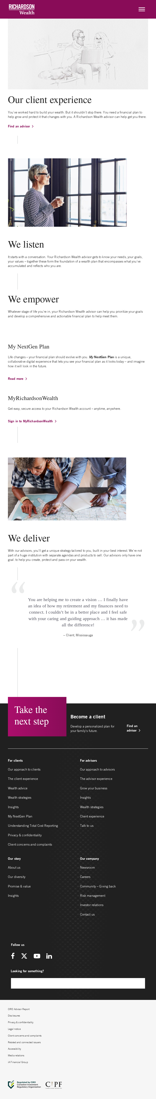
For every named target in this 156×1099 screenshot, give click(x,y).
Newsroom (87, 867)
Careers (85, 877)
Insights (13, 807)
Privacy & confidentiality (25, 835)
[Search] (140, 983)
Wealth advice (17, 788)
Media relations (16, 1055)
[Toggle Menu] (142, 9)
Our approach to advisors (97, 769)
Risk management (92, 896)
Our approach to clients (24, 769)
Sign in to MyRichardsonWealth (30, 421)
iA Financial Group (18, 1062)
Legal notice (14, 1029)
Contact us (87, 914)
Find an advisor (19, 126)
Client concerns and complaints (30, 844)
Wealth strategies (19, 797)
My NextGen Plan (20, 816)
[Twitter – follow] (24, 956)
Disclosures (14, 1015)
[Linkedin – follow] (49, 956)
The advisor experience (96, 779)
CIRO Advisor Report (18, 1009)
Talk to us (87, 826)
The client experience (23, 779)
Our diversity (16, 877)
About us (14, 867)
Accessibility (14, 1048)
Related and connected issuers (24, 1042)
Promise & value (19, 886)
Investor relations (92, 905)
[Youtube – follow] (37, 956)
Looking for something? (27, 971)
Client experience (92, 816)
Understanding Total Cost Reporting (33, 826)
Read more (15, 378)
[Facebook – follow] (14, 956)
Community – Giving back (98, 886)
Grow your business (93, 788)
